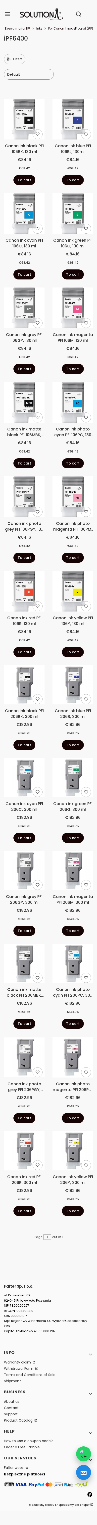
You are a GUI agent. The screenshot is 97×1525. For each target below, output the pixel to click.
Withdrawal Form (19, 1368)
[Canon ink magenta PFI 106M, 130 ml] (72, 308)
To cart (24, 180)
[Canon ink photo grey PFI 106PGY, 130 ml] (24, 497)
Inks (39, 28)
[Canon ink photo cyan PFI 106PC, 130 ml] (72, 403)
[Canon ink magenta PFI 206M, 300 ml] (72, 871)
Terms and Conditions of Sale (29, 1374)
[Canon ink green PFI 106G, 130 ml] (72, 214)
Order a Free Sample (22, 1447)
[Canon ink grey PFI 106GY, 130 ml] (24, 308)
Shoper (85, 1505)
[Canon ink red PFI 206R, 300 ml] (24, 1151)
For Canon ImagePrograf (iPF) (70, 28)
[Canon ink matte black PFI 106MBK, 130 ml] (24, 403)
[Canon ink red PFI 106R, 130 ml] (24, 592)
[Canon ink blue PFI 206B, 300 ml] (72, 685)
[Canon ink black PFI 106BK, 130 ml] (24, 120)
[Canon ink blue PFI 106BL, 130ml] (72, 120)
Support (11, 1414)
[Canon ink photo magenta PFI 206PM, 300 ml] (72, 1058)
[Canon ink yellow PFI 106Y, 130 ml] (72, 592)
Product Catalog (19, 1420)
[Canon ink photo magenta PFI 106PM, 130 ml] (72, 497)
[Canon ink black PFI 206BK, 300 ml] (24, 685)
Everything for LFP (17, 28)
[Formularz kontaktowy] (83, 1472)
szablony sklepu (43, 1505)
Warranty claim (18, 1362)
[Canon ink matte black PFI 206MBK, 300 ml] (24, 964)
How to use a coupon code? (28, 1440)
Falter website (16, 1467)
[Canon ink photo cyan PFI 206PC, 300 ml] (72, 964)
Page (38, 1237)
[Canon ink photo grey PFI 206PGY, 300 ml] (24, 1058)
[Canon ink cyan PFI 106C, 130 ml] (24, 214)
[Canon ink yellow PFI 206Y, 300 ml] (72, 1151)
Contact (11, 1407)
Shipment (12, 1381)
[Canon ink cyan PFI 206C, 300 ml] (24, 778)
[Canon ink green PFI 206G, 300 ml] (72, 778)
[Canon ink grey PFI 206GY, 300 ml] (24, 871)
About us (11, 1401)
